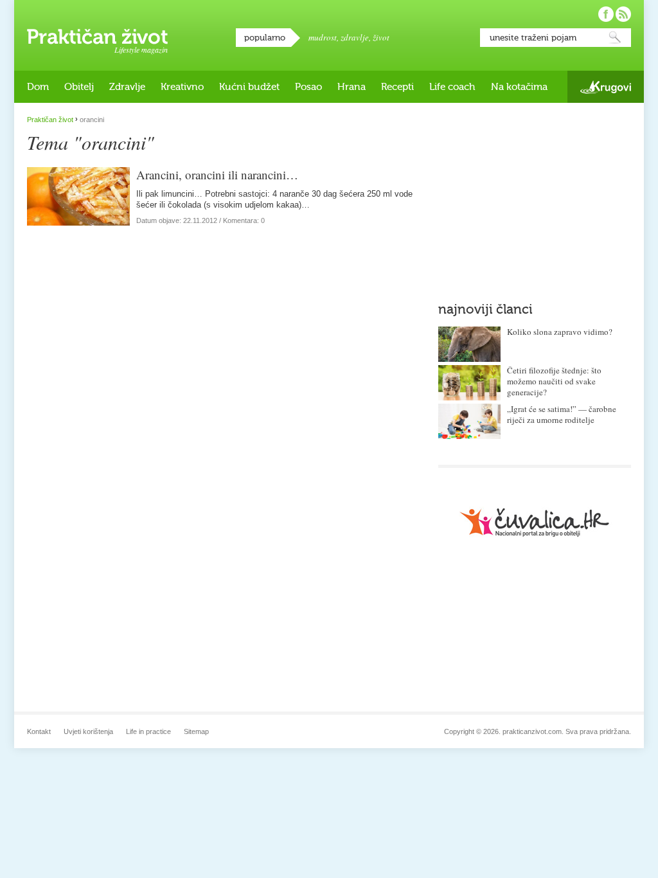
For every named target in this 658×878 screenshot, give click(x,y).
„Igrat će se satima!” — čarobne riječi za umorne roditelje (561, 414)
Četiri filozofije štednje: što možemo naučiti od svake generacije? (554, 381)
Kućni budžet (249, 87)
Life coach (452, 87)
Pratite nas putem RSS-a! (623, 14)
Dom (38, 87)
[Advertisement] (534, 196)
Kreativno (182, 87)
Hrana (351, 87)
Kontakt (39, 731)
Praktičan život (97, 36)
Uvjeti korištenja (88, 731)
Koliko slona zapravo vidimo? (559, 331)
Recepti (397, 87)
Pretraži (615, 37)
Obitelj (79, 87)
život (381, 37)
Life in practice (148, 731)
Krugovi (605, 87)
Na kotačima (519, 87)
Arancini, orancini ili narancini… (217, 174)
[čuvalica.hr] (534, 522)
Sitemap (196, 731)
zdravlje (355, 37)
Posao (308, 87)
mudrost (322, 37)
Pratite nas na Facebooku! (606, 14)
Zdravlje (127, 87)
